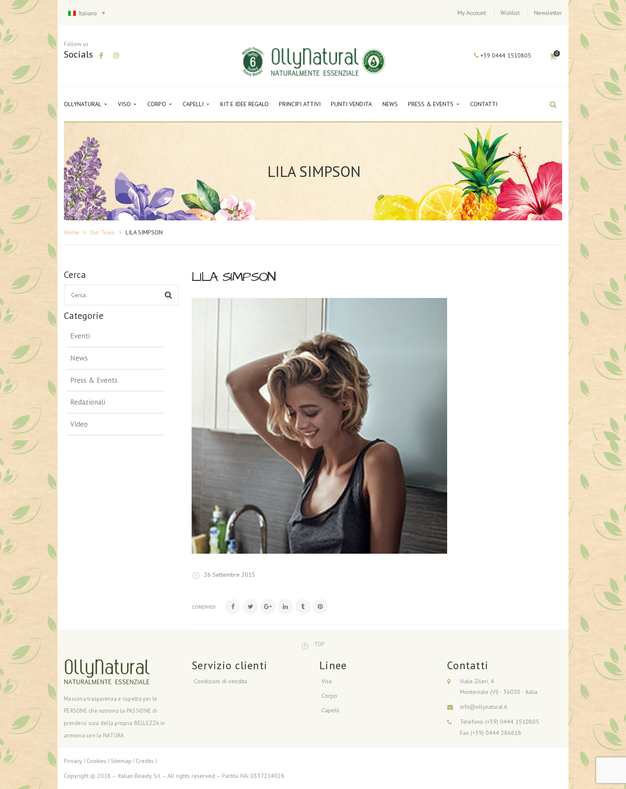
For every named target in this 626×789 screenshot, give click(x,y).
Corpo (329, 695)
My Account (471, 13)
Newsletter (548, 13)
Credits (145, 761)
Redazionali (87, 402)
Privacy (73, 761)
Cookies (96, 761)
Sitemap (121, 761)
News (79, 358)
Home (71, 232)
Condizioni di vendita (220, 681)
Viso (327, 681)
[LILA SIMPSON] (319, 426)
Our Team (102, 232)
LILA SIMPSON (234, 276)
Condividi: (204, 607)
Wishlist (510, 13)
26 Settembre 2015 (229, 574)
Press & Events (94, 380)
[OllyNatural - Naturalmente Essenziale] (314, 61)
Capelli (330, 710)
